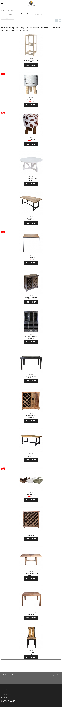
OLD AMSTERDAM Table (31, 573)
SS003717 (31, 255)
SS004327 (31, 137)
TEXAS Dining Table (31, 376)
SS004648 (31, 58)
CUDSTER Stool (31, 139)
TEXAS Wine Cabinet (30, 415)
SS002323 (31, 413)
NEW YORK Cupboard (31, 336)
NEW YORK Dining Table (31, 455)
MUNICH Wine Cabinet (31, 297)
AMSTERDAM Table (31, 613)
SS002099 (31, 295)
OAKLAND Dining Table (31, 178)
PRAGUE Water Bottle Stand (31, 60)
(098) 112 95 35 (7, 694)
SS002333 (31, 650)
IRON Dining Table (31, 257)
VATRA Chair (31, 652)
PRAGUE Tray (31, 494)
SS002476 (31, 571)
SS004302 (31, 98)
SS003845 (31, 216)
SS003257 (31, 374)
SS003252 (31, 334)
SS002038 (31, 453)
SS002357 (31, 611)
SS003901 (31, 176)
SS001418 (31, 532)
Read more (25, 30)
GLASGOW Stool (31, 99)
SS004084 (31, 492)
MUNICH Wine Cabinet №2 (31, 534)
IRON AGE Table (31, 218)
